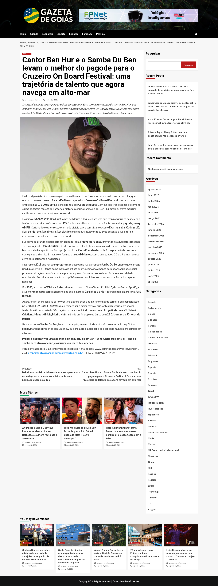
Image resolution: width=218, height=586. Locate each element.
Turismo (152, 497)
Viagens (152, 509)
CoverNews (119, 581)
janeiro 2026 (154, 229)
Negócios (153, 456)
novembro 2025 (156, 241)
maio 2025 (153, 276)
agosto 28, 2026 (67, 569)
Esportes (152, 373)
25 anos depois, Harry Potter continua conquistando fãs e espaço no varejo (167, 134)
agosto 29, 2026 (31, 566)
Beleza (151, 313)
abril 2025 (153, 281)
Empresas (153, 361)
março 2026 (154, 218)
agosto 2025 (154, 258)
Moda (151, 438)
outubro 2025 (155, 247)
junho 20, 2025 (52, 100)
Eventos (73, 34)
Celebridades (155, 331)
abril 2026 (153, 212)
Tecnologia (154, 491)
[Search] (196, 34)
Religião (152, 479)
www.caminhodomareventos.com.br (116, 348)
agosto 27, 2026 (139, 566)
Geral (151, 391)
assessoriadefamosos (33, 100)
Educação (153, 355)
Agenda (34, 34)
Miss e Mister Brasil (158, 432)
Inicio (23, 34)
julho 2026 (153, 195)
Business (152, 319)
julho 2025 (153, 264)
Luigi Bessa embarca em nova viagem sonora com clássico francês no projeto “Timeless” (170, 147)
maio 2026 (153, 206)
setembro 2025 (156, 253)
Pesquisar (153, 53)
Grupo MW (154, 396)
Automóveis (154, 308)
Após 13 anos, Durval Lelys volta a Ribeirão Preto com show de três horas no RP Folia (170, 121)
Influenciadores (156, 402)
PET (150, 468)
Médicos (152, 426)
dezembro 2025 (156, 235)
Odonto (152, 462)
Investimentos (155, 408)
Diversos (152, 343)
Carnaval (152, 325)
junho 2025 (154, 270)
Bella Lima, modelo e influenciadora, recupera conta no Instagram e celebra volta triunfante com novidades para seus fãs (51, 374)
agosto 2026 (154, 189)
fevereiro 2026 (156, 224)
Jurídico (152, 420)
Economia (47, 34)
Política (100, 34)
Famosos (87, 34)
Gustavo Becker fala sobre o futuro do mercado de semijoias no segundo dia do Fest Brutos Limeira (171, 90)
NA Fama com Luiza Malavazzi (163, 450)
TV (149, 503)
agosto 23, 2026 (31, 445)
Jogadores (153, 414)
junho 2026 (154, 201)
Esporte (61, 34)
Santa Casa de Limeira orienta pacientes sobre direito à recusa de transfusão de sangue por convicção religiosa (172, 106)
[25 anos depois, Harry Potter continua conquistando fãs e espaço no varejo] (145, 535)
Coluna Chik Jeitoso (158, 337)
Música (151, 444)
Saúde (151, 485)
